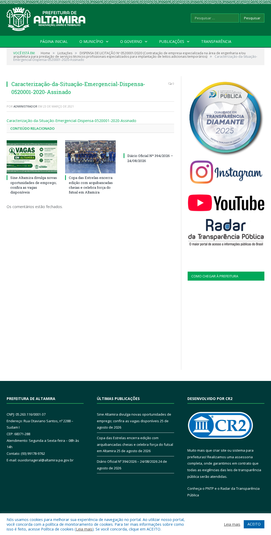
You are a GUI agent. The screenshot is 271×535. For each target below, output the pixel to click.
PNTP (209, 488)
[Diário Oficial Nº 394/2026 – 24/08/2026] (149, 145)
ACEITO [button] (254, 524)
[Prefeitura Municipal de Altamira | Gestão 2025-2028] (46, 18)
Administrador (25, 106)
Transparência (216, 41)
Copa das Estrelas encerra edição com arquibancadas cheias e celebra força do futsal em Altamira (91, 185)
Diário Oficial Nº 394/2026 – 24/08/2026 (127, 461)
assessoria (244, 457)
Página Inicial (54, 41)
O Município (91, 41)
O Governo (131, 41)
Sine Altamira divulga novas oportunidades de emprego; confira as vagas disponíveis (33, 185)
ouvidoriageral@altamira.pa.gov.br (46, 460)
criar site (220, 450)
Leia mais (84, 529)
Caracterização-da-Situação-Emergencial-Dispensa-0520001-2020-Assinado (71, 120)
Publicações (171, 41)
